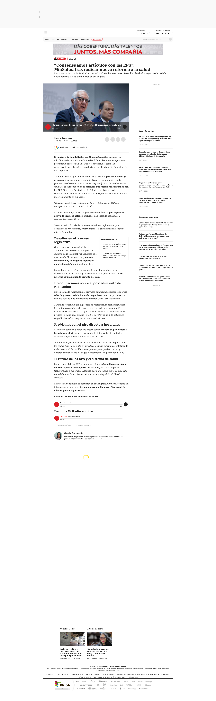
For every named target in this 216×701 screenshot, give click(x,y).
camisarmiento (73, 138)
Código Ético (133, 677)
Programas (84, 39)
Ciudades (74, 39)
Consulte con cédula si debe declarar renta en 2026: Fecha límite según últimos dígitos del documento (155, 154)
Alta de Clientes (108, 674)
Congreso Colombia (83, 425)
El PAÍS (81, 681)
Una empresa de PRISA (62, 683)
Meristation (142, 688)
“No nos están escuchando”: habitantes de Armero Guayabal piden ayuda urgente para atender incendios (156, 247)
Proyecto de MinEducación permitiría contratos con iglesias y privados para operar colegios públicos (155, 138)
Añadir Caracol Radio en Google (72, 147)
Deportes (55, 39)
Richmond (80, 688)
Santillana (102, 681)
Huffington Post (84, 684)
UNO (97, 684)
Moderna (92, 688)
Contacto (49, 674)
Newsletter (165, 39)
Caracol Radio (108, 32)
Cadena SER (125, 681)
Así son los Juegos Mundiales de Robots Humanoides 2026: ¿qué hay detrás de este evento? (154, 236)
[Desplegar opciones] (125, 127)
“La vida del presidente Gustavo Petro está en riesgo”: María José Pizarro (98, 652)
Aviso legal (141, 674)
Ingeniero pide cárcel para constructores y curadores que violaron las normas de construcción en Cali (156, 185)
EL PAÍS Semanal (128, 684)
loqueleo (132, 688)
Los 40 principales (91, 681)
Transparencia (120, 677)
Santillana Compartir (114, 681)
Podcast (64, 39)
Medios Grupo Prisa (62, 689)
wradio (103, 684)
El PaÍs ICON (112, 688)
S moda (121, 688)
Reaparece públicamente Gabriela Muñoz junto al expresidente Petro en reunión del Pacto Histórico (155, 169)
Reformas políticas (64, 425)
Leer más (99, 439)
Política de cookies (84, 677)
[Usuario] (170, 39)
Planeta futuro (138, 684)
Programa (144, 33)
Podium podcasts (102, 688)
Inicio (47, 39)
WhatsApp (123, 139)
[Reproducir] (48, 127)
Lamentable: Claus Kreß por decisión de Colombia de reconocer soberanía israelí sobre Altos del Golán (155, 279)
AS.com (133, 681)
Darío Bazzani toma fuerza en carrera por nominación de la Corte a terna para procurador (71, 652)
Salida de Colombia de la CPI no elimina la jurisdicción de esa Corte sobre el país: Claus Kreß (156, 225)
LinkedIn (118, 139)
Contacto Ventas (62, 674)
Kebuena (147, 684)
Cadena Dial (121, 684)
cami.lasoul (76, 138)
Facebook (107, 139)
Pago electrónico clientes (90, 674)
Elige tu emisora (162, 33)
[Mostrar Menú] (46, 32)
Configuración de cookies (103, 677)
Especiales (97, 39)
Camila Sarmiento (63, 138)
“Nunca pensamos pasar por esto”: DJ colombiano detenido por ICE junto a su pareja (156, 267)
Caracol (149, 681)
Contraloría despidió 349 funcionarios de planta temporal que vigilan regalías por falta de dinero (155, 200)
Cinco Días (112, 684)
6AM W (72, 59)
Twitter (112, 139)
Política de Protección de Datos (159, 674)
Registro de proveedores (125, 674)
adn (140, 681)
